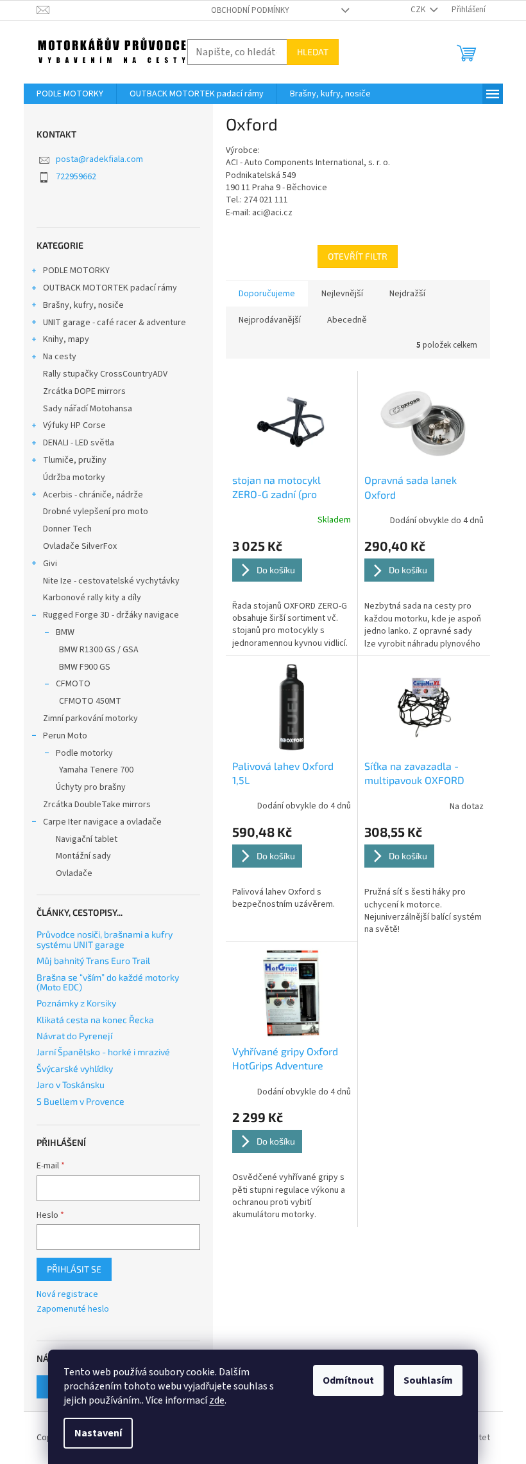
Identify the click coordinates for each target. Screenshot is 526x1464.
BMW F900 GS (84, 667)
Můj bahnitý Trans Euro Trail (93, 960)
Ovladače (74, 873)
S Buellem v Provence (80, 1101)
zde (217, 1400)
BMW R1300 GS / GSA (99, 649)
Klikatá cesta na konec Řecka (95, 1019)
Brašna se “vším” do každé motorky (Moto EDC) (108, 982)
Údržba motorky (74, 477)
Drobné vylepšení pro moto (95, 511)
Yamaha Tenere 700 (96, 769)
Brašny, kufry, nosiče (83, 305)
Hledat (312, 51)
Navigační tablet (86, 839)
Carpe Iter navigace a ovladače (102, 822)
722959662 (76, 176)
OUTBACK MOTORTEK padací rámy (110, 287)
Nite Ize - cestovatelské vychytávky (111, 581)
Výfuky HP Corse (74, 425)
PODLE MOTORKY (76, 270)
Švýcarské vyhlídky (75, 1068)
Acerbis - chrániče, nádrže (93, 494)
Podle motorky (84, 753)
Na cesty (59, 356)
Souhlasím (428, 1380)
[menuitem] (70, 94)
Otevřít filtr (357, 256)
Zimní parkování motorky (90, 718)
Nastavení (98, 1433)
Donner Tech (67, 528)
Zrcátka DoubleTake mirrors (97, 804)
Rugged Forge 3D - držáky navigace (111, 615)
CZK (419, 9)
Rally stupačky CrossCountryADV (105, 374)
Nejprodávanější (270, 320)
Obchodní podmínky (250, 10)
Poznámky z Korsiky (76, 1003)
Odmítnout (348, 1380)
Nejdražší (407, 293)
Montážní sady (83, 856)
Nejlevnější (342, 293)
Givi (50, 563)
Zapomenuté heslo (73, 1309)
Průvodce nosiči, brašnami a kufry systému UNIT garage (105, 939)
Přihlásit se (74, 1268)
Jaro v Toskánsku (71, 1084)
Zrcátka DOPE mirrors (84, 391)
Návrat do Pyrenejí (74, 1035)
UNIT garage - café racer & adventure (114, 322)
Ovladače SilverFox (80, 546)
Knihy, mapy (66, 339)
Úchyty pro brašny (91, 787)
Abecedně (347, 320)
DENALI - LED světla (78, 442)
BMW (65, 632)
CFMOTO (73, 683)
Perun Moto (65, 735)
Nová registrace (67, 1295)
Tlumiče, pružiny (74, 460)
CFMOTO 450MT (90, 701)
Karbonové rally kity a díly (92, 597)
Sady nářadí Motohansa (87, 408)
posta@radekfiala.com (99, 159)
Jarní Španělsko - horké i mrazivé (103, 1052)
